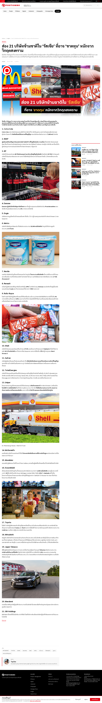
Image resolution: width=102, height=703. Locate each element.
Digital (24, 11)
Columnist (31, 11)
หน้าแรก (3, 38)
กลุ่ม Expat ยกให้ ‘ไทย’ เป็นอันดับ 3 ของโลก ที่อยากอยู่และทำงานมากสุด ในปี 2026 (91, 173)
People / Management (36, 676)
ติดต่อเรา (50, 676)
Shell (30, 650)
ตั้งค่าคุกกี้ (77, 699)
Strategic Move (49, 11)
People (11, 11)
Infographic (40, 11)
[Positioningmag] (11, 5)
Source (4, 620)
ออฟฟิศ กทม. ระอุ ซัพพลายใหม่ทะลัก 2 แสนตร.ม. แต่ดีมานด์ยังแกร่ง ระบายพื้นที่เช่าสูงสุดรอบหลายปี (90, 151)
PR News (17, 11)
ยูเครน (54, 650)
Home (5, 11)
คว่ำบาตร (41, 650)
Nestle (18, 650)
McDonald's (48, 650)
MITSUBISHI (5, 650)
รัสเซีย (35, 650)
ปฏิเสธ (86, 699)
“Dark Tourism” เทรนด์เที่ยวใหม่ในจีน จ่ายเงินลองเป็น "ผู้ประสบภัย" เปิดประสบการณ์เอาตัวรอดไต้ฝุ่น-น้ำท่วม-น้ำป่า (91, 183)
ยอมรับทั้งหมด (95, 699)
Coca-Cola (25, 650)
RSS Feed (50, 684)
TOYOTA (13, 650)
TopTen (3, 61)
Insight (58, 11)
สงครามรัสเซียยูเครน (7, 653)
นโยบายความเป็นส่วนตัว (53, 679)
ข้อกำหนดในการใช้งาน (53, 681)
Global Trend (33, 694)
